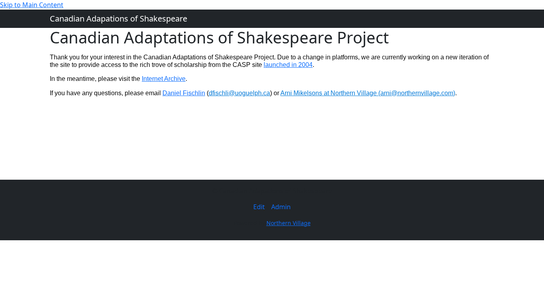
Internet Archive (164, 78)
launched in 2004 (288, 64)
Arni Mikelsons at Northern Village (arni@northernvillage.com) (367, 93)
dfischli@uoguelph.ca (239, 93)
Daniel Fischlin (183, 93)
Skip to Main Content (31, 4)
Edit (259, 206)
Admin (281, 206)
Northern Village (288, 223)
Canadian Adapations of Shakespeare (118, 18)
